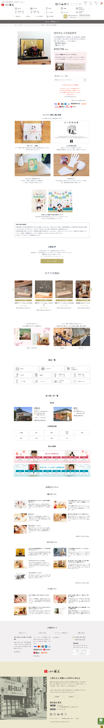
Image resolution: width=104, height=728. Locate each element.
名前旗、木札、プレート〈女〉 (21, 12)
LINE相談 (51, 16)
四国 (52, 438)
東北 (36, 432)
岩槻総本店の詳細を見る (40, 420)
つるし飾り (50, 12)
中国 (36, 438)
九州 (67, 438)
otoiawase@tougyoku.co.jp (70, 96)
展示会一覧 (80, 348)
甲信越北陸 (66, 432)
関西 (21, 438)
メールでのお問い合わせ (81, 653)
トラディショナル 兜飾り (39, 25)
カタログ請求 (39, 16)
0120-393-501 (41, 413)
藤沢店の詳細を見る (78, 415)
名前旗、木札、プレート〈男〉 (36, 12)
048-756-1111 (41, 415)
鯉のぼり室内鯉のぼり (82, 8)
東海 (82, 432)
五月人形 (20, 25)
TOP (15, 25)
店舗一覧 (18, 16)
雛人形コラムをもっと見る (82, 536)
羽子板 (49, 8)
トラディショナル (27, 25)
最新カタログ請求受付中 (32, 348)
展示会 (28, 16)
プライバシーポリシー (54, 718)
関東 (52, 432)
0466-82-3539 (80, 413)
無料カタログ (81, 381)
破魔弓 (65, 8)
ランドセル (66, 12)
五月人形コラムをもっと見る (82, 582)
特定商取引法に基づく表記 (67, 718)
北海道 (21, 432)
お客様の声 (71, 696)
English (77, 718)
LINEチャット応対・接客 (40, 417)
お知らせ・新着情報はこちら (52, 21)
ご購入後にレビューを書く (62, 76)
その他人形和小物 (81, 12)
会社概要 (57, 696)
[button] (13, 289)
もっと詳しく (17, 651)
